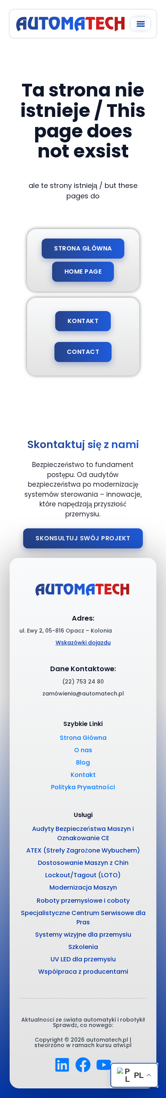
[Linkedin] (62, 1065)
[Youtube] (104, 1065)
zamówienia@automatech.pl (83, 693)
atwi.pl (122, 1045)
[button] (140, 23)
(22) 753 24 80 (83, 681)
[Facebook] (83, 1065)
